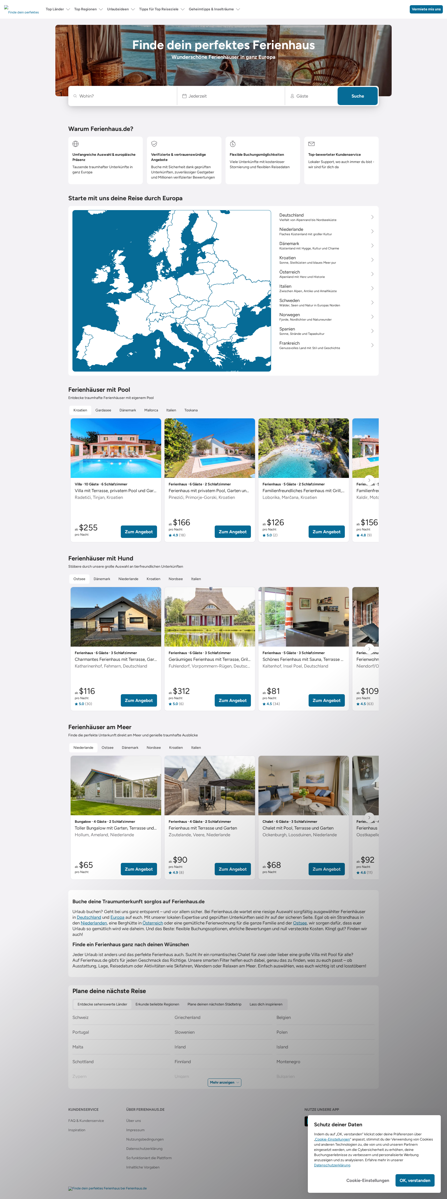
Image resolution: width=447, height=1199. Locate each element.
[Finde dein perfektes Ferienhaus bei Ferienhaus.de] (107, 1189)
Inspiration (76, 1130)
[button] (231, 96)
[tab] (80, 410)
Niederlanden (94, 923)
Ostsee (300, 923)
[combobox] (125, 96)
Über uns (133, 1121)
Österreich (153, 923)
